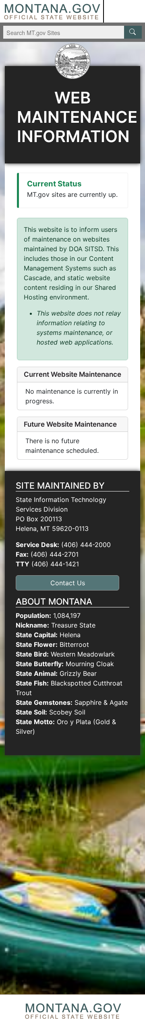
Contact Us (67, 583)
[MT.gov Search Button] (133, 32)
